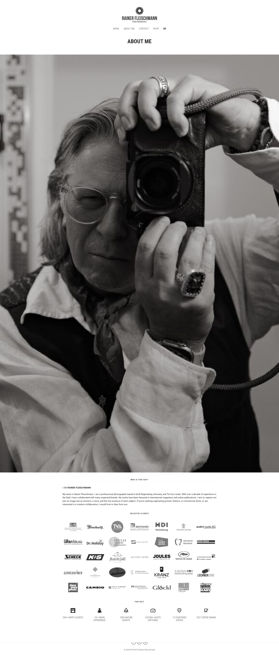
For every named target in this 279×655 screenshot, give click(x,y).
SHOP (156, 28)
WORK (116, 28)
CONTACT (144, 28)
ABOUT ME (129, 28)
